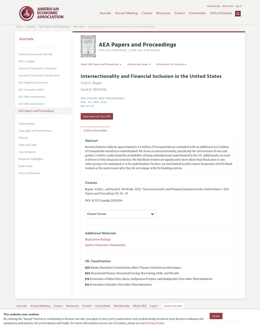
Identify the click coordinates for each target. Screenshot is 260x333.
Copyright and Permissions (35, 131)
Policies (23, 138)
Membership (213, 6)
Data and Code (28, 145)
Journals (105, 13)
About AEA (227, 6)
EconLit (180, 13)
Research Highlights (31, 159)
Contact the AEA (173, 306)
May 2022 (78, 26)
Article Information (95, 130)
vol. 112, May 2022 (94, 102)
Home (19, 26)
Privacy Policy (155, 323)
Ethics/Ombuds (221, 13)
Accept (216, 316)
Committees (197, 13)
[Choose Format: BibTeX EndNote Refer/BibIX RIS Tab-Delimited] (120, 214)
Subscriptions (27, 123)
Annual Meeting (126, 13)
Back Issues (26, 166)
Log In (238, 6)
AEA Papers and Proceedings (54, 26)
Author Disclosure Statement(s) (105, 245)
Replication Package (98, 239)
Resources (163, 13)
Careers (147, 13)
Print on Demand (29, 173)
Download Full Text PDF (96, 116)
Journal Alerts (27, 152)
